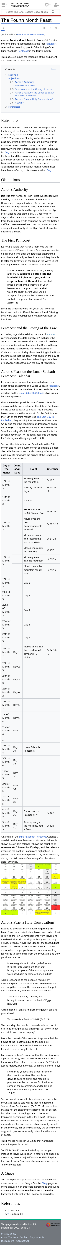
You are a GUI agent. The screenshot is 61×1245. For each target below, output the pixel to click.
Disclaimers (7, 1240)
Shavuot (50, 334)
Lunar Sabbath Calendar (31, 392)
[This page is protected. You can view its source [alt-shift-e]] (44, 28)
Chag (6, 152)
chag (48, 170)
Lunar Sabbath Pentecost (33, 836)
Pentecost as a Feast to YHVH (30, 34)
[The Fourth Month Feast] (30, 889)
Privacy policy (8, 1233)
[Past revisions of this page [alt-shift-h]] (50, 28)
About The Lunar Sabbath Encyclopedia (22, 1237)
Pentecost (51, 43)
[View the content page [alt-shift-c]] (3, 28)
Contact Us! (22, 1240)
